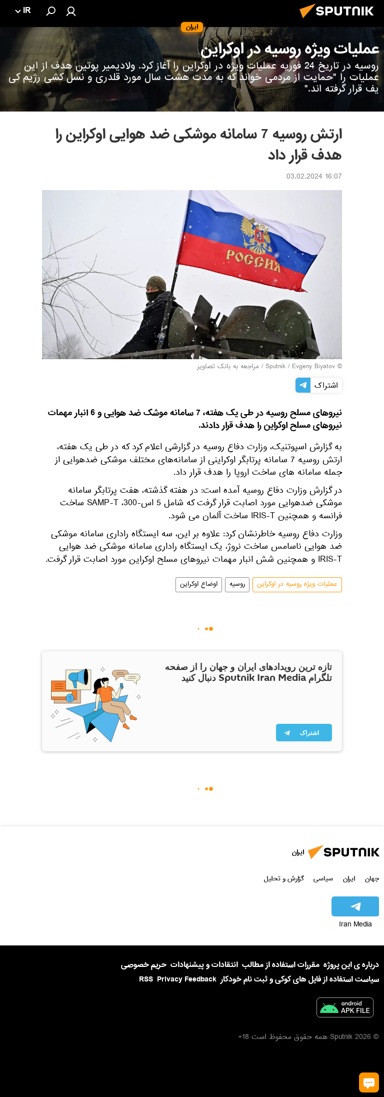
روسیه (237, 585)
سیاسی (323, 878)
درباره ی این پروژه (351, 965)
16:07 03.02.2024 (314, 178)
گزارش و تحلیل (284, 878)
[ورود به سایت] (71, 11)
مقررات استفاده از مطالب (281, 965)
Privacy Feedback (186, 979)
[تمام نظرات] (369, 1082)
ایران (349, 878)
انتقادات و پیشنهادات (204, 965)
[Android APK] (345, 1009)
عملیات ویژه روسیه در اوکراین (297, 585)
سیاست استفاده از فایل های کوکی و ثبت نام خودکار (299, 979)
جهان (372, 878)
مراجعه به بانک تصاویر (228, 367)
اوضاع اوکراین (199, 585)
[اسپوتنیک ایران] (340, 21)
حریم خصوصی (143, 965)
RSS (146, 979)
